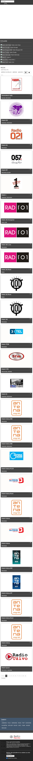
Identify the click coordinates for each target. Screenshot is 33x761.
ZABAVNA (4, 723)
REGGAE (4, 728)
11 (25, 675)
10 (23, 675)
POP (23, 723)
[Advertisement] (16, 22)
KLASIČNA (4, 725)
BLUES (15, 725)
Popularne (4, 41)
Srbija (5, 3)
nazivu (21, 72)
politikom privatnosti (14, 747)
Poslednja (3, 678)
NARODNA (14, 723)
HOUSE (28, 725)
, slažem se (10, 756)
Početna (3, 675)
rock (3, 68)
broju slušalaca (7, 72)
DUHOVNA (28, 723)
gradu (15, 72)
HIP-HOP (10, 725)
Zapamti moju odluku (12, 758)
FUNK (23, 725)
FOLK (9, 723)
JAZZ (19, 725)
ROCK (19, 723)
